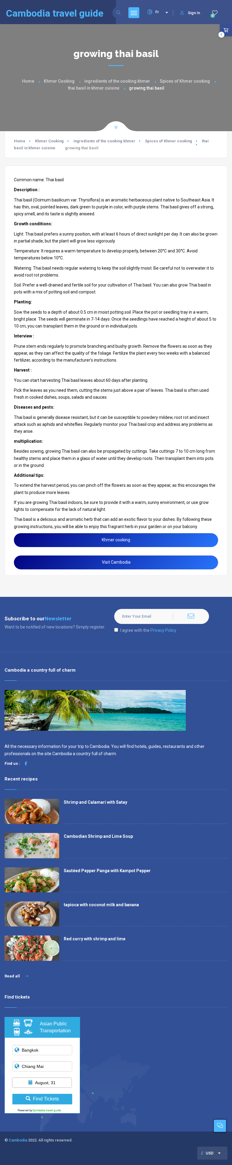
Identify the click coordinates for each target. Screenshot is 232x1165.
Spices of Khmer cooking (185, 81)
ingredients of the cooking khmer (117, 81)
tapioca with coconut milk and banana (101, 904)
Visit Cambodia (116, 562)
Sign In (194, 13)
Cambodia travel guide (47, 1110)
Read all (13, 976)
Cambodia (18, 1140)
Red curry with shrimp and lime (94, 938)
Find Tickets (46, 1098)
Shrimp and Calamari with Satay (95, 802)
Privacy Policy (163, 630)
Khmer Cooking (59, 81)
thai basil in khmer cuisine (93, 88)
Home (28, 81)
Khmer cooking (116, 539)
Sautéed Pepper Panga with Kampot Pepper (107, 870)
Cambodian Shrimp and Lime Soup (98, 836)
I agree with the (148, 630)
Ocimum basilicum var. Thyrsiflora (66, 200)
